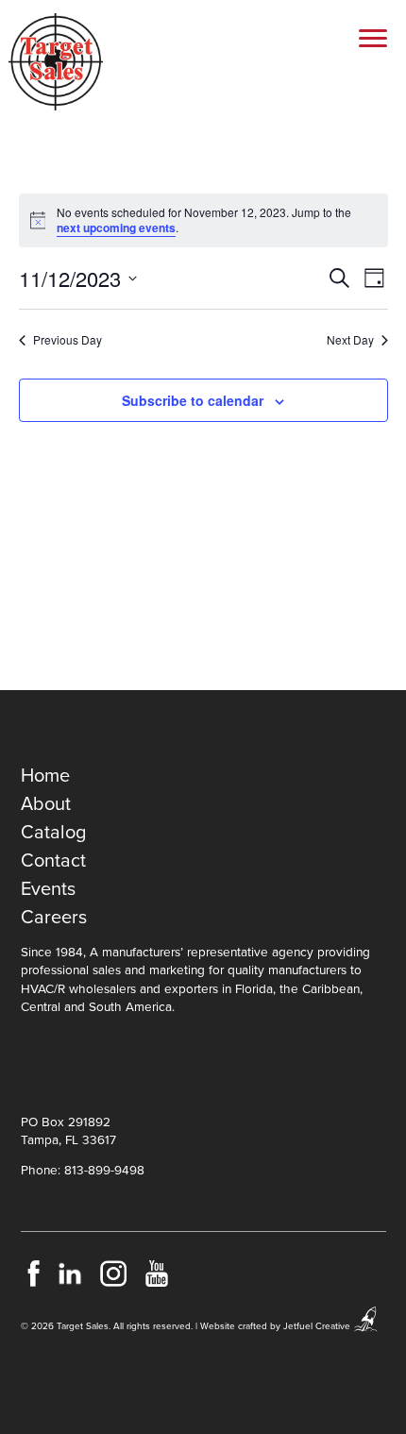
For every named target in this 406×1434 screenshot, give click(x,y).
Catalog (53, 832)
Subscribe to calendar (192, 400)
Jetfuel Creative (316, 1326)
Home (45, 776)
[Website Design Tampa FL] (366, 1327)
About (46, 804)
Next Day (350, 339)
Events (48, 889)
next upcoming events (116, 227)
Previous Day (67, 339)
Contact (53, 861)
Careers (54, 917)
